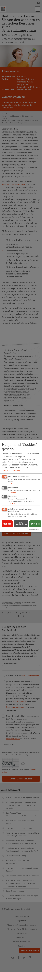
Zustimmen (35, 523)
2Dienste (12, 492)
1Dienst (11, 503)
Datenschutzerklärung (11, 470)
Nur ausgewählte (21, 523)
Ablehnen (7, 523)
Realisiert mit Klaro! (34, 529)
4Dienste (12, 483)
